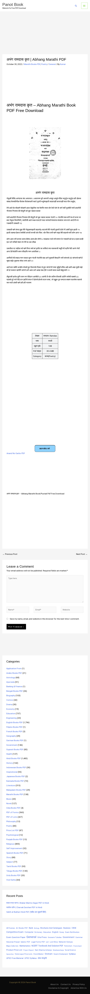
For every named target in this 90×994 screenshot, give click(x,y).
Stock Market (38, 954)
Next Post (81, 554)
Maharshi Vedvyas (66, 942)
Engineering (11, 718)
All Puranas (10, 928)
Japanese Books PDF (15, 776)
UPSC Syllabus (30, 958)
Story (8, 857)
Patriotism (68, 946)
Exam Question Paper (15, 937)
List (47, 942)
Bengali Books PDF (14, 691)
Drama (9, 704)
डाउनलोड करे (44, 448)
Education (10, 713)
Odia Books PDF (13, 808)
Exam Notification (72, 932)
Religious (10, 844)
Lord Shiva (54, 942)
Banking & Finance (14, 686)
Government (11, 745)
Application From (13, 668)
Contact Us (66, 984)
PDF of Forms (12, 812)
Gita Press (42, 937)
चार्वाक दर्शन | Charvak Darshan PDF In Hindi (24, 907)
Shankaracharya (58, 950)
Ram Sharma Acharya (43, 950)
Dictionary (38, 932)
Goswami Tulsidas (55, 937)
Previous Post (10, 554)
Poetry (44, 64)
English (55, 932)
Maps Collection (12, 946)
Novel (8, 803)
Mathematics (24, 946)
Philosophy (11, 821)
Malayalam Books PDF (16, 790)
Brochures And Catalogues (51, 928)
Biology (36, 928)
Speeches (10, 954)
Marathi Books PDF (32, 64)
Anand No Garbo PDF (16, 453)
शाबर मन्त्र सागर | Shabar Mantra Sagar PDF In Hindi (27, 903)
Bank (31, 928)
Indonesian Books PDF (16, 767)
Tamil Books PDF (13, 866)
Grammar (79, 937)
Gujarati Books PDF (14, 749)
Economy (10, 709)
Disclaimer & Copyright (58, 988)
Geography (11, 736)
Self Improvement (14, 848)
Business (67, 928)
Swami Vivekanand (61, 954)
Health (9, 754)
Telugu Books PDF (14, 871)
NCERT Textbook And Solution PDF (47, 946)
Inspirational (11, 772)
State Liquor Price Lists (23, 954)
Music (9, 799)
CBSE (74, 928)
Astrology (10, 677)
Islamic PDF (25, 942)
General (52, 64)
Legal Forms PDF (38, 942)
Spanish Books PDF (14, 853)
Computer (29, 932)
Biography (10, 695)
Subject (9, 862)
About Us (54, 984)
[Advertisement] (45, 36)
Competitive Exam (15, 932)
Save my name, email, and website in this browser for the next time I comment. (44, 619)
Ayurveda (10, 682)
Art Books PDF (22, 928)
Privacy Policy (79, 984)
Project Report (28, 950)
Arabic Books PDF (14, 673)
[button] (76, 5)
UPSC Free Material (14, 958)
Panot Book (12, 4)
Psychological (12, 835)
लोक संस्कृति (42, 958)
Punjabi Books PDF (14, 839)
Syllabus (72, 954)
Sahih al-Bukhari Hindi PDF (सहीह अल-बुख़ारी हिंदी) (26, 912)
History (9, 763)
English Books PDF (14, 722)
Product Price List (14, 950)
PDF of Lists (11, 817)
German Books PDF (14, 740)
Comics (9, 700)
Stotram (48, 954)
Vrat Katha (11, 880)
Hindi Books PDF (13, 758)
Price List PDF (12, 830)
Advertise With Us (79, 988)
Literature (10, 785)
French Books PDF (14, 731)
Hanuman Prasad (13, 942)
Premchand (77, 946)
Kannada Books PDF (15, 781)
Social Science (70, 950)
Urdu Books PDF (13, 875)
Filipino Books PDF (14, 727)
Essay (62, 932)
